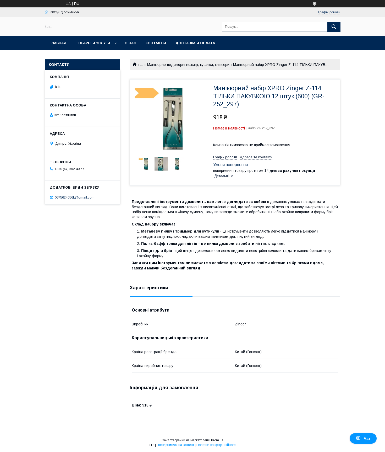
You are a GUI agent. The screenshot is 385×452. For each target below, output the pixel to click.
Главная (58, 43)
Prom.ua (217, 440)
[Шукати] (333, 27)
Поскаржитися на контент (175, 445)
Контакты (156, 43)
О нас (130, 43)
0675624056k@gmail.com (75, 197)
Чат (367, 438)
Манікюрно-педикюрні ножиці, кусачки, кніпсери (188, 65)
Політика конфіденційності (216, 445)
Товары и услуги (93, 43)
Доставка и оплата (195, 43)
